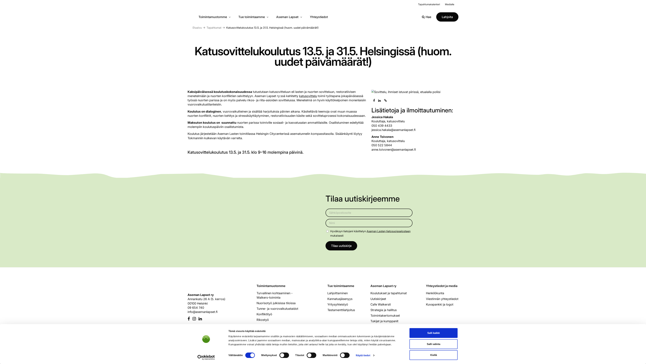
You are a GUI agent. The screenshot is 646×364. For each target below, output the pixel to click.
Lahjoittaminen (337, 293)
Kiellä (433, 355)
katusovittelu (308, 96)
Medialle (449, 4)
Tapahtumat (214, 27)
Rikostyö (263, 320)
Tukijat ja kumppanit (384, 321)
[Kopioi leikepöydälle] (385, 100)
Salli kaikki (433, 332)
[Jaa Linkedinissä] (379, 100)
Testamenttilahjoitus (341, 310)
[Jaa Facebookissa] (374, 100)
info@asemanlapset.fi (203, 312)
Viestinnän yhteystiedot (442, 299)
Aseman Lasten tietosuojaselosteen (388, 231)
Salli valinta (433, 344)
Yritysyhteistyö (337, 304)
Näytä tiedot (363, 355)
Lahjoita (447, 17)
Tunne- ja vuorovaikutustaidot (277, 308)
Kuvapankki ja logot (439, 304)
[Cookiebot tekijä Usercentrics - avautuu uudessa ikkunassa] (206, 357)
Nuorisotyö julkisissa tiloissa (276, 303)
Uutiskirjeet (378, 299)
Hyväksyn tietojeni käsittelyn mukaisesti (370, 233)
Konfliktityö (264, 314)
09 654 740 (196, 307)
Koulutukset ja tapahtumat (388, 293)
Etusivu (197, 27)
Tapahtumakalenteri (429, 4)
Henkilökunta (435, 293)
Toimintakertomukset (385, 315)
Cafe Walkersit (380, 304)
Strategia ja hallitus (383, 310)
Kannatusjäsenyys (339, 299)
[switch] (284, 355)
